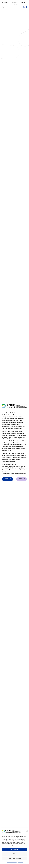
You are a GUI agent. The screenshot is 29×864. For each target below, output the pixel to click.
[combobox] (8, 7)
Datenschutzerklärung (12, 862)
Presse (15, 4)
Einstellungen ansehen (14, 858)
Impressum (20, 862)
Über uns (5, 2)
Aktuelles (14, 2)
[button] (26, 831)
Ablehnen (14, 854)
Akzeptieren (14, 849)
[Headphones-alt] (26, 7)
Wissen (23, 2)
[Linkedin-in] (24, 7)
